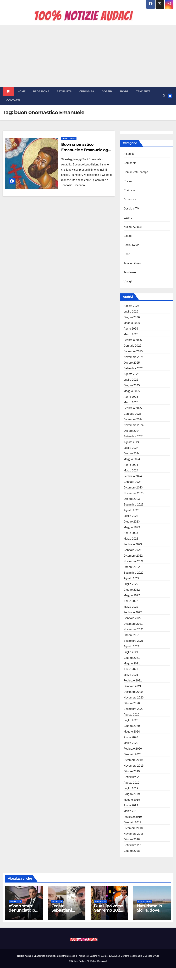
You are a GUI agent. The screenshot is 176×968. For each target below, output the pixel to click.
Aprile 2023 (131, 532)
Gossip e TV (131, 208)
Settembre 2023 (134, 504)
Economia (130, 199)
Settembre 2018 (134, 845)
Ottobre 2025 (132, 362)
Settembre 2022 (134, 572)
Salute (128, 235)
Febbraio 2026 (133, 339)
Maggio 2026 (132, 322)
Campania (130, 163)
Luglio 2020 (131, 720)
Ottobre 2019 (132, 771)
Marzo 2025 (131, 402)
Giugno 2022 (132, 589)
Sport (124, 91)
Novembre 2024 (134, 425)
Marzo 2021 (131, 674)
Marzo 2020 (131, 742)
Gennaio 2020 (132, 754)
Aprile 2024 (131, 464)
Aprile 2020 (131, 737)
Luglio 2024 (131, 447)
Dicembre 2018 (133, 828)
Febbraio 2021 (133, 680)
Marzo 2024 (131, 470)
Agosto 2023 (131, 510)
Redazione (41, 91)
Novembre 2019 (134, 765)
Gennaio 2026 (132, 345)
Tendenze (143, 91)
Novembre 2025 (134, 357)
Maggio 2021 (132, 663)
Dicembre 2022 (133, 555)
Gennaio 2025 (132, 413)
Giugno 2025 (132, 385)
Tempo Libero (68, 138)
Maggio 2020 (132, 731)
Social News (131, 245)
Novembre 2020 (134, 697)
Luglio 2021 (131, 652)
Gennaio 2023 (132, 549)
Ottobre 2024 (132, 430)
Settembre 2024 (134, 436)
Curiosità (86, 91)
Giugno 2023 (132, 521)
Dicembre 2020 (133, 691)
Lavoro (128, 217)
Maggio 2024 (132, 459)
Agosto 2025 (131, 374)
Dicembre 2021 (133, 623)
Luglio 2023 (131, 515)
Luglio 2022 (131, 584)
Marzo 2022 (131, 606)
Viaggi (128, 281)
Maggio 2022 (132, 595)
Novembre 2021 (134, 629)
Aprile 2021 (131, 669)
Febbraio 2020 (133, 748)
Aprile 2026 (131, 328)
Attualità (64, 91)
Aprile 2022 (131, 601)
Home (22, 91)
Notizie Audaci (133, 226)
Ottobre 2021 (132, 635)
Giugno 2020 (132, 725)
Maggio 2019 (132, 799)
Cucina (128, 181)
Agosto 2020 (131, 714)
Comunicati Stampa (136, 172)
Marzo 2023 (131, 538)
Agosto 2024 (131, 442)
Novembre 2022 (134, 561)
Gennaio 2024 (132, 481)
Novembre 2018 (134, 833)
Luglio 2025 (131, 379)
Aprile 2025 (131, 396)
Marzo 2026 (131, 334)
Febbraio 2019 (133, 816)
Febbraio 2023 (133, 544)
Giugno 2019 (132, 794)
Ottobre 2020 (132, 703)
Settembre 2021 (134, 640)
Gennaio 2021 (132, 686)
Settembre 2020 (134, 708)
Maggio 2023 (132, 527)
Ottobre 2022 (132, 567)
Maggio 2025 (132, 391)
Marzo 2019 (131, 811)
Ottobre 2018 (132, 839)
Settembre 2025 (134, 368)
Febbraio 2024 (133, 476)
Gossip (107, 91)
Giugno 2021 (132, 657)
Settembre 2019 (134, 777)
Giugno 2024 (132, 453)
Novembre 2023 (134, 493)
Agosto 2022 (131, 578)
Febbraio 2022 (133, 612)
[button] (164, 95)
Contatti (13, 100)
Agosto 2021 (131, 646)
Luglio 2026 (131, 311)
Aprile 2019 (131, 805)
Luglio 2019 (131, 788)
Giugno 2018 (132, 850)
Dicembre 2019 (133, 760)
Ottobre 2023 (132, 498)
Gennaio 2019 (132, 822)
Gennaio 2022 (132, 618)
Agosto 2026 (131, 305)
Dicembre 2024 (133, 419)
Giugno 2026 (132, 317)
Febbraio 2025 (133, 408)
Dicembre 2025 (133, 351)
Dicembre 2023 (133, 487)
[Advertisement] (88, 56)
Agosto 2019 (131, 782)
